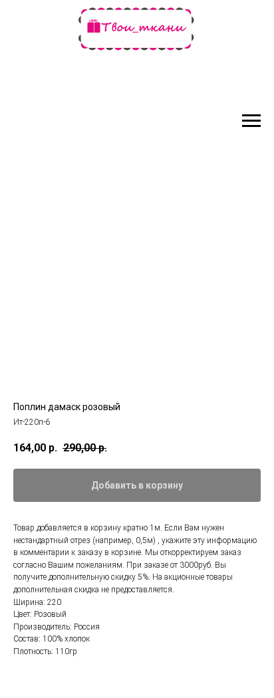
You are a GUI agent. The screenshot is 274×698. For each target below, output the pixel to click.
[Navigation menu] (251, 121)
